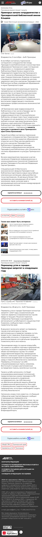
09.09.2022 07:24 (6, 8)
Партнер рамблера (18, 527)
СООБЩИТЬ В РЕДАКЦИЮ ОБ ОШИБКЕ (16, 474)
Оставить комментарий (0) (21, 200)
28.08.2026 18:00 (6, 261)
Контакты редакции (10, 462)
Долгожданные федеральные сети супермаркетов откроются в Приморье (21, 237)
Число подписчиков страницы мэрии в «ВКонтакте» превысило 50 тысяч (21, 225)
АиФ (12, 53)
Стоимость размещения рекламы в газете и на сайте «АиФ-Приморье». (20, 465)
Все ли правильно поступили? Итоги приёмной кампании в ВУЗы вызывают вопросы (24, 231)
